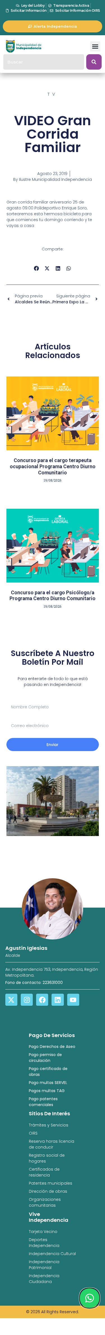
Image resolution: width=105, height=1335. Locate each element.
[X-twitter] (11, 1000)
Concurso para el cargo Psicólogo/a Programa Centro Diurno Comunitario (52, 596)
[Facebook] (42, 1000)
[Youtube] (73, 1000)
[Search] (94, 62)
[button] (95, 46)
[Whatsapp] (89, 1298)
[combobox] (43, 62)
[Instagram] (27, 1000)
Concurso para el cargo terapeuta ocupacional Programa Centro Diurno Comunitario (52, 466)
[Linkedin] (58, 1000)
